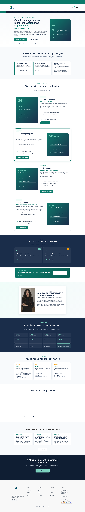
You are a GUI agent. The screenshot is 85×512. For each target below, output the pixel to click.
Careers (51, 497)
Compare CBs (40, 495)
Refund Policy (52, 492)
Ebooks (39, 492)
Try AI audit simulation (22, 227)
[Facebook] (70, 7)
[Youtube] (72, 7)
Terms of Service (52, 495)
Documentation (29, 492)
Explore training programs (23, 157)
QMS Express (29, 489)
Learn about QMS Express (47, 191)
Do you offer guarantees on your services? (31, 416)
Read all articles (42, 449)
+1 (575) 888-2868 (63, 495)
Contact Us (51, 489)
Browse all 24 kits (45, 122)
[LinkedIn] (17, 500)
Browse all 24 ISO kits (20, 39)
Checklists (39, 489)
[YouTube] (14, 500)
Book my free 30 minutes (60, 272)
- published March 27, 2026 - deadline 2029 (45, 11)
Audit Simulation (29, 490)
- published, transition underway (23, 11)
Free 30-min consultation (34, 39)
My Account (51, 490)
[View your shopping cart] (74, 7)
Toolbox (39, 490)
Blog (27, 495)
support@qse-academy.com (65, 496)
